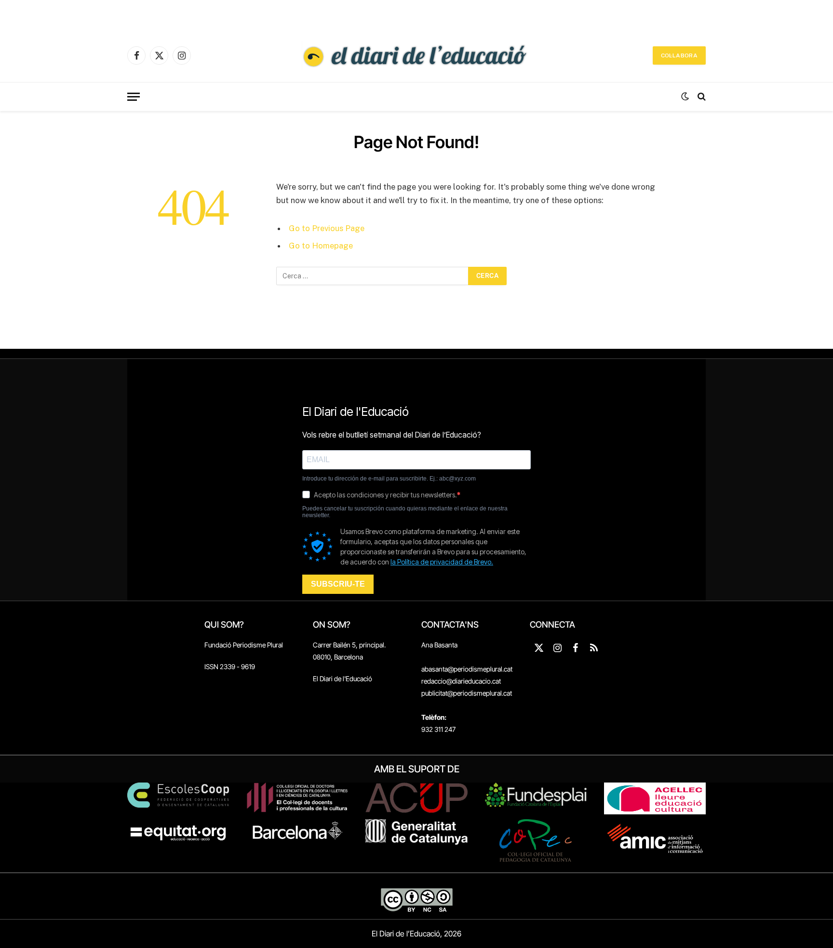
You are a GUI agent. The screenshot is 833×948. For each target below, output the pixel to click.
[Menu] (133, 97)
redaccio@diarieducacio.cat (461, 681)
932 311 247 (438, 729)
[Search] (701, 97)
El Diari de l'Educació (342, 678)
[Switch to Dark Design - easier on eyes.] (685, 96)
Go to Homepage (321, 245)
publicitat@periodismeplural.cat (466, 693)
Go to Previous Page (326, 228)
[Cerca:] (372, 276)
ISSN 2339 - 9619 (229, 666)
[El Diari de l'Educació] (416, 55)
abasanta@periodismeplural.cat (466, 669)
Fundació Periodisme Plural (243, 645)
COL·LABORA (679, 55)
